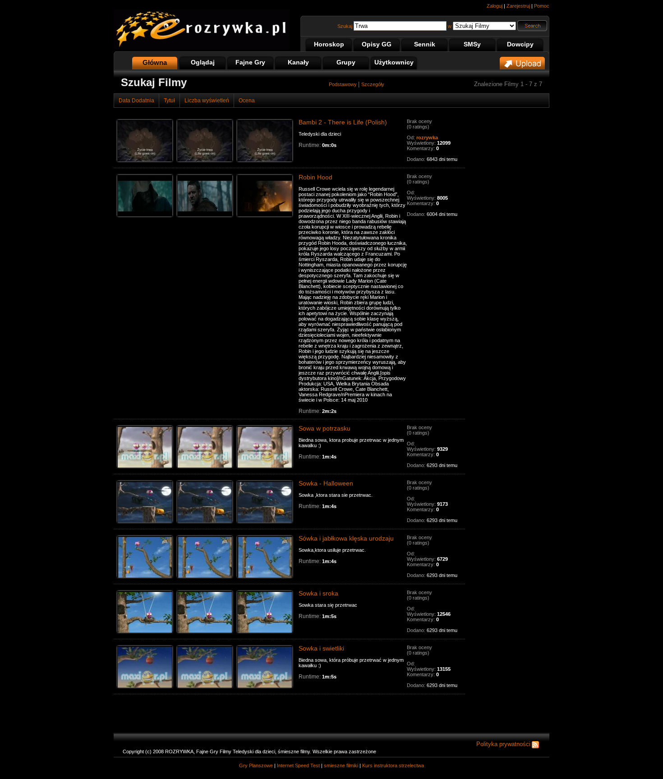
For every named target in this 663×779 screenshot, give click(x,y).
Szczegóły (372, 84)
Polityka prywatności (503, 744)
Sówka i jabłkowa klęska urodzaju (346, 538)
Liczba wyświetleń (206, 100)
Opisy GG (376, 44)
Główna (155, 62)
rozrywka (427, 137)
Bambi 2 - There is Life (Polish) (343, 122)
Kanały (298, 62)
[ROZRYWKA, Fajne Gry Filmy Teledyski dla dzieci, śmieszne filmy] (202, 47)
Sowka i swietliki (321, 648)
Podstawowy (343, 84)
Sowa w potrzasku (324, 428)
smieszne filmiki (341, 765)
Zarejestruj (518, 6)
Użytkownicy (394, 62)
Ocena (247, 100)
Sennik (424, 44)
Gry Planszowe (256, 765)
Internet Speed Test (298, 765)
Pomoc (541, 6)
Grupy (345, 62)
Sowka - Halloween (326, 483)
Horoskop (329, 44)
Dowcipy (520, 44)
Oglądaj (203, 62)
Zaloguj (494, 6)
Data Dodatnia (136, 100)
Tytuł (169, 100)
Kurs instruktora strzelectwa (393, 765)
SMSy (472, 44)
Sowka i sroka (318, 593)
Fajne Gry (250, 62)
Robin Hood (315, 177)
